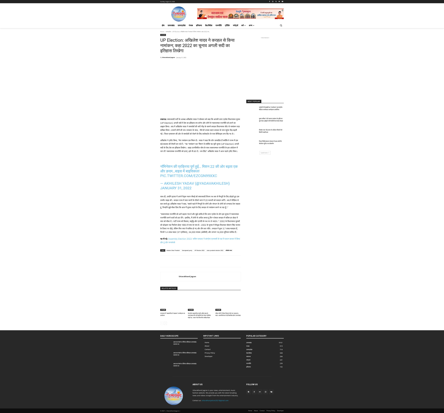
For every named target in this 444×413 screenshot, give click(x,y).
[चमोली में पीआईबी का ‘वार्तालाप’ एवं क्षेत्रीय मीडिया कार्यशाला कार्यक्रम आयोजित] (251, 110)
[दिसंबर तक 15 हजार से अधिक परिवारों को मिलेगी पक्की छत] (251, 133)
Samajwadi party (187, 250)
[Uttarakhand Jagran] (169, 276)
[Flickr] (260, 392)
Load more (264, 153)
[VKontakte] (271, 392)
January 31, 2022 (176, 188)
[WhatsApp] (192, 63)
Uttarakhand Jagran (168, 57)
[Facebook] (269, 1)
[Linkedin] (197, 63)
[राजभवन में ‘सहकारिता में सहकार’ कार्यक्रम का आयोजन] (173, 302)
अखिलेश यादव (229, 250)
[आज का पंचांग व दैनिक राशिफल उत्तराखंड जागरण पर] (165, 345)
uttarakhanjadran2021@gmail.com (215, 400)
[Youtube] (282, 1)
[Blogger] (248, 392)
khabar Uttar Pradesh (173, 250)
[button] (281, 25)
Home (162, 32)
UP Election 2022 (199, 250)
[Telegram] (181, 63)
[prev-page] (161, 323)
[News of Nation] (178, 13)
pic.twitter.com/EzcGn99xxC (188, 176)
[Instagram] (272, 1)
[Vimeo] (279, 1)
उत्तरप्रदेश (168, 32)
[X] (276, 1)
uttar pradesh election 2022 (215, 250)
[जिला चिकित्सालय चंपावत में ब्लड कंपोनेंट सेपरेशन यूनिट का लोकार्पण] (251, 144)
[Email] (202, 63)
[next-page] (165, 323)
